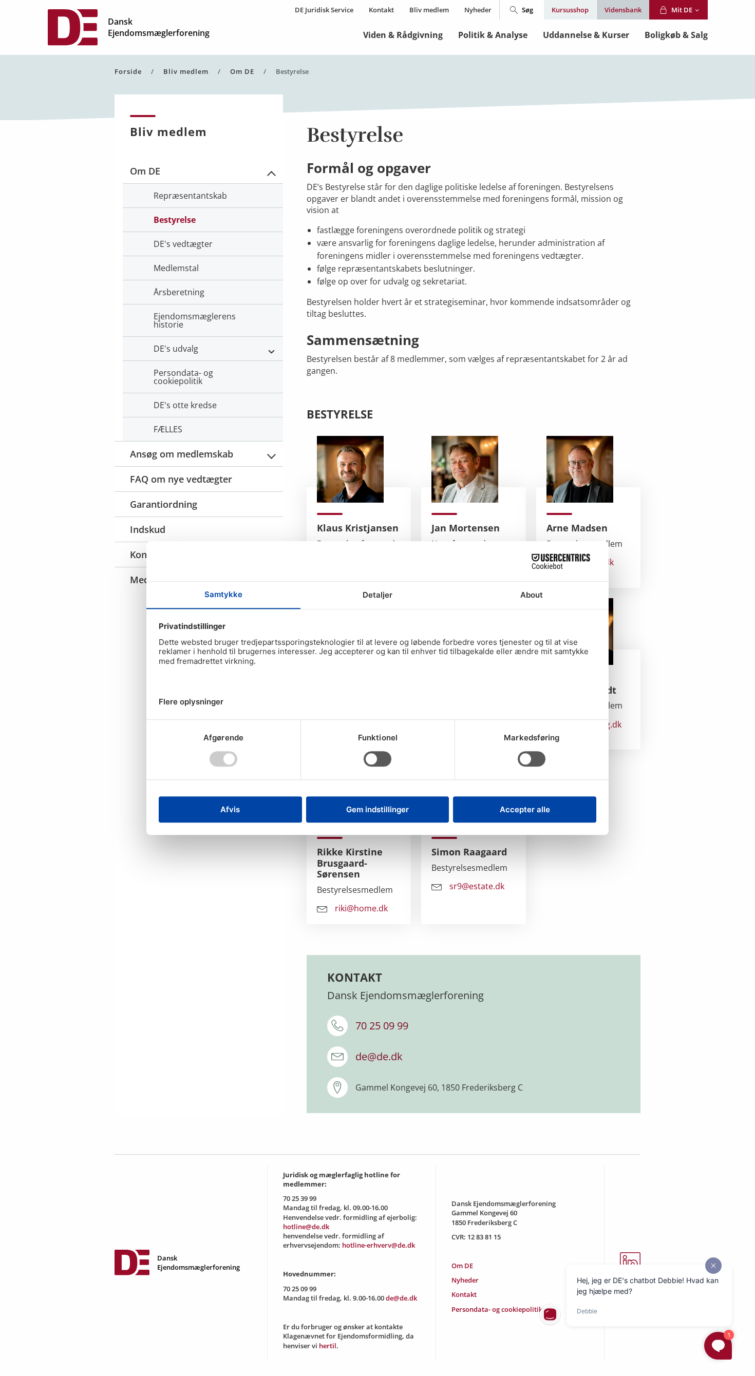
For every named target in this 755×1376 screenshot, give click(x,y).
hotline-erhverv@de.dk (378, 1245)
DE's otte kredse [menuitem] (185, 405)
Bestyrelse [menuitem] (175, 219)
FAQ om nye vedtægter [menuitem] (181, 479)
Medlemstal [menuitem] (176, 268)
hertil (327, 1345)
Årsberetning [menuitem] (179, 292)
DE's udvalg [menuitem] (176, 348)
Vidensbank (623, 9)
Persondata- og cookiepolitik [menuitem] (183, 377)
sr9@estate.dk (476, 887)
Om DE (242, 71)
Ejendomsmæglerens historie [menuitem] (195, 320)
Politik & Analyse (492, 35)
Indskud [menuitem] (147, 529)
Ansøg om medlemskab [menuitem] (181, 454)
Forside (128, 71)
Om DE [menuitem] (145, 171)
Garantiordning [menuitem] (163, 504)
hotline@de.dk (306, 1226)
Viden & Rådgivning (403, 35)
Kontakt (381, 9)
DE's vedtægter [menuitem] (183, 244)
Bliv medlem (429, 9)
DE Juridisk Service (324, 9)
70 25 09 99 (381, 1026)
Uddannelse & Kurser (586, 35)
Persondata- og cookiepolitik (496, 1309)
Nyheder (478, 9)
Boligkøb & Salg (676, 35)
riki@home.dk (361, 909)
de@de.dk (379, 1056)
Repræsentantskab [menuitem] (190, 195)
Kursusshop (570, 9)
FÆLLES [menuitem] (168, 429)
